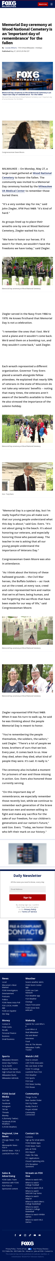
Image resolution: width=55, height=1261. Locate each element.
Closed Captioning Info (34, 1161)
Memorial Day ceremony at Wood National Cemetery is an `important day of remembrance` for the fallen (26, 93)
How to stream (31, 1060)
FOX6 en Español (9, 1011)
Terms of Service (29, 911)
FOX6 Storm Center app (33, 986)
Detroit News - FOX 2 (11, 1150)
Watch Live (43, 4)
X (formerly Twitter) (10, 1118)
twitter (20, 1235)
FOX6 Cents (7, 1027)
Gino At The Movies (33, 1044)
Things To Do (31, 1097)
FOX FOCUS (7, 1185)
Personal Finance (9, 1033)
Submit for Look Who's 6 (35, 1025)
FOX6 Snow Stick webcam (32, 1009)
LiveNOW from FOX (33, 1072)
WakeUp (30, 1020)
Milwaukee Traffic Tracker (32, 1048)
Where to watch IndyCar (32, 1197)
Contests (29, 1137)
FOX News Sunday (33, 1084)
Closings (28, 1002)
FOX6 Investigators (10, 990)
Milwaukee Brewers (10, 1060)
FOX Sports (30, 1078)
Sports (6, 1056)
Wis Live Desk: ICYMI (34, 1066)
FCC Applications (32, 1158)
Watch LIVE (31, 1056)
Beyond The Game (10, 1069)
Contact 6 (6, 1024)
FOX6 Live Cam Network (31, 991)
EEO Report (30, 1152)
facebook (15, 1235)
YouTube (5, 1100)
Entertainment (8, 993)
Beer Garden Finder (33, 1100)
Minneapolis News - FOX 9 (10, 1146)
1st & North (7, 1066)
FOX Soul (29, 1081)
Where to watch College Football (32, 1183)
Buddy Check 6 (31, 1106)
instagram (25, 1235)
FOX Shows (30, 1087)
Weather (30, 978)
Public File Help (31, 1155)
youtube (35, 1235)
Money (6, 1020)
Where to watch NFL (34, 1179)
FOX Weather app (32, 995)
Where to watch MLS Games (34, 1221)
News (5, 978)
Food (27, 1041)
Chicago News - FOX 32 (10, 1141)
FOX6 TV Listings (32, 1069)
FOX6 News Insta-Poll (11, 1002)
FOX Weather (30, 999)
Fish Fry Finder (31, 1103)
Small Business (8, 1039)
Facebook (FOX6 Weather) (9, 1122)
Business (5, 1036)
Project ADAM (31, 1109)
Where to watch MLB (34, 1188)
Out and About (31, 1035)
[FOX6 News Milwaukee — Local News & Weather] (9, 4)
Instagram (6, 1106)
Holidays (39, 48)
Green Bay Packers (10, 1063)
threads (30, 1235)
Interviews (29, 1038)
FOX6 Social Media (8, 1095)
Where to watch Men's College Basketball (34, 1202)
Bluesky (5, 1115)
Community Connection (30, 1113)
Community (32, 1093)
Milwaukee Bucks (9, 1075)
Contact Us (31, 1133)
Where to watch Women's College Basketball (32, 1209)
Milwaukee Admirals (10, 1078)
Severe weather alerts (34, 982)
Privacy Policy (30, 909)
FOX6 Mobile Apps (33, 1143)
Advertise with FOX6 (10, 1182)
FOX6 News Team (33, 1146)
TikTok (5, 1109)
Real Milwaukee (31, 1032)
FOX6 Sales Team (9, 1179)
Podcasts (6, 996)
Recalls (5, 1030)
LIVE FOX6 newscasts (34, 1063)
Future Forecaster (32, 1005)
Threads (5, 1112)
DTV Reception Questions (31, 1165)
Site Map (5, 1014)
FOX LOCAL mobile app (10, 1006)
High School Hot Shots (11, 1072)
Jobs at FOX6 (30, 1149)
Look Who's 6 (31, 1029)
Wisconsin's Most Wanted (9, 986)
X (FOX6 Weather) (9, 1127)
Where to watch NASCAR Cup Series (33, 1192)
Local (4, 982)
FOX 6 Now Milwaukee (26, 48)
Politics (5, 999)
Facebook (6, 1103)
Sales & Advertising (8, 1174)
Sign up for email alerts (35, 1140)
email (40, 1235)
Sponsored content (10, 1188)
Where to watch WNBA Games (35, 1215)
